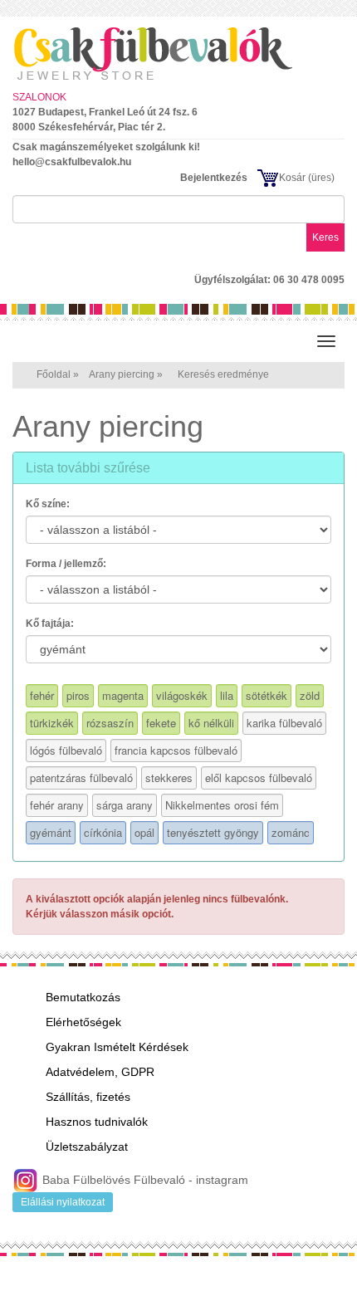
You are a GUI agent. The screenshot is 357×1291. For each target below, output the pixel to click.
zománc (290, 832)
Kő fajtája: (50, 623)
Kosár (292, 177)
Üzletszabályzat (87, 1146)
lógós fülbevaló (66, 750)
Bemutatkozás (83, 997)
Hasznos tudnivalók (97, 1121)
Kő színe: (48, 504)
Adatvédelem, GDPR (100, 1071)
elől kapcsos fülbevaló (258, 777)
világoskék (182, 695)
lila (226, 695)
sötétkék (266, 695)
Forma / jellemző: (66, 564)
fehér (42, 695)
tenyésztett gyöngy (213, 832)
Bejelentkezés (213, 177)
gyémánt (50, 832)
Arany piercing (121, 374)
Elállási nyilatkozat (63, 1202)
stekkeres (169, 777)
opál (144, 832)
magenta (123, 695)
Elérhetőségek (83, 1022)
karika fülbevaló (284, 723)
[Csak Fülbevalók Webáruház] (178, 53)
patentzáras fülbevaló (81, 777)
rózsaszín (110, 723)
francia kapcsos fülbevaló (176, 750)
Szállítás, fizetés (88, 1096)
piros (78, 695)
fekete (161, 723)
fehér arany (57, 805)
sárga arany (124, 805)
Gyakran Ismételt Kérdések (117, 1047)
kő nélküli (211, 723)
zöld (310, 695)
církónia (103, 832)
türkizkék (52, 723)
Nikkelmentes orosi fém (222, 805)
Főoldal (54, 374)
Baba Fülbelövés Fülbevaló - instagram (143, 1179)
